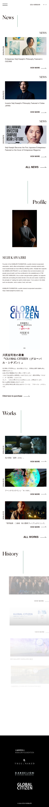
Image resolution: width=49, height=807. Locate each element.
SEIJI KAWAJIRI (35, 5)
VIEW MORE (35, 67)
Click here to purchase (12, 395)
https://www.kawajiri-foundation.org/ (13, 291)
